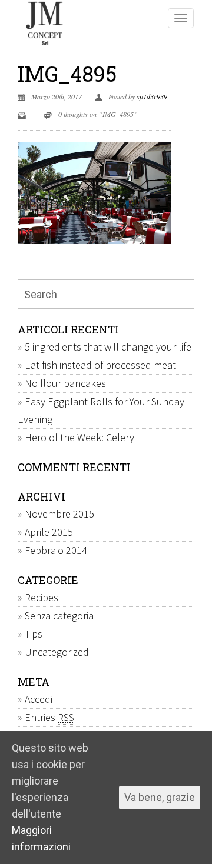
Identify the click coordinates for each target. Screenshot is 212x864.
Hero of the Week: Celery (79, 437)
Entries (49, 717)
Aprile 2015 (49, 532)
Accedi (38, 699)
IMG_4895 (67, 73)
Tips (33, 634)
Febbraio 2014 (56, 550)
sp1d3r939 (152, 96)
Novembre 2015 (59, 514)
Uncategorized (57, 652)
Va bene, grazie (159, 797)
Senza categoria (59, 615)
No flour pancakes (65, 383)
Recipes (41, 597)
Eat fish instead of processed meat (100, 365)
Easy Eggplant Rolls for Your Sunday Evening (101, 410)
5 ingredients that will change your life (108, 346)
